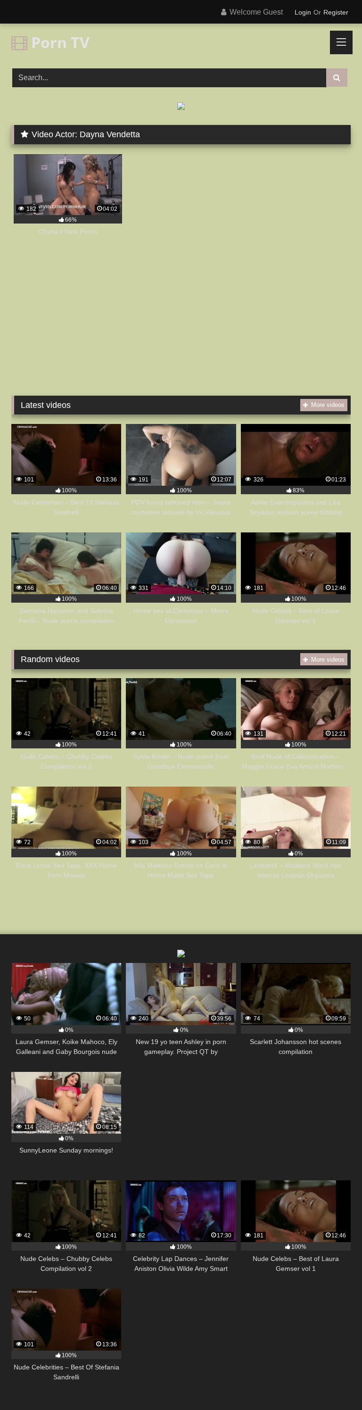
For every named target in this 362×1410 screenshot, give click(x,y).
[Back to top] (332, 1382)
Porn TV (58, 42)
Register (335, 12)
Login (303, 12)
